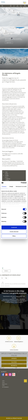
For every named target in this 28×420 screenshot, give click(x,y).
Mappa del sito (4, 383)
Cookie (3, 385)
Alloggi (14, 362)
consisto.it (3, 389)
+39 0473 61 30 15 (9, 341)
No (6, 278)
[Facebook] (2, 374)
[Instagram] (10, 374)
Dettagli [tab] (11, 186)
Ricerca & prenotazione (14, 418)
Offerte (14, 358)
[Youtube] (6, 374)
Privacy (3, 382)
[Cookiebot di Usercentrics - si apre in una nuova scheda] (21, 183)
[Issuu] (13, 374)
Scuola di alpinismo (9, 32)
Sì (2, 278)
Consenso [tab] (4, 186)
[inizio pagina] (25, 380)
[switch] (25, 213)
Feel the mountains (9, 54)
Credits (3, 380)
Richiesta (14, 365)
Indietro (6, 271)
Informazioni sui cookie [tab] (21, 186)
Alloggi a (3, 371)
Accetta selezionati (14, 231)
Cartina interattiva (14, 349)
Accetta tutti (14, 227)
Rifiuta (14, 236)
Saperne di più (9, 42)
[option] (14, 17)
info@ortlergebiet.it (18, 341)
